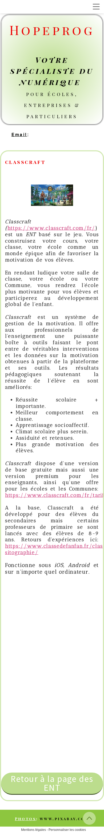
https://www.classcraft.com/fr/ (51, 228)
